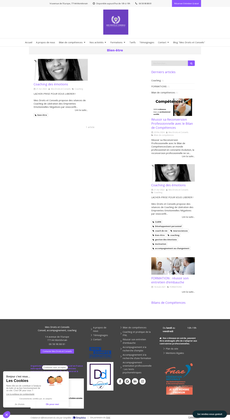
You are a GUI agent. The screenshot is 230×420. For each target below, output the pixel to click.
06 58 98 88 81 (57, 344)
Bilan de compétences (163, 92)
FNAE (108, 417)
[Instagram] (142, 381)
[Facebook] (120, 381)
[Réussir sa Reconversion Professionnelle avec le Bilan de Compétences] (173, 107)
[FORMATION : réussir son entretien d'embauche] (173, 266)
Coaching (156, 80)
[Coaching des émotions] (61, 70)
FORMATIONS (159, 86)
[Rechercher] (191, 63)
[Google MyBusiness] (127, 381)
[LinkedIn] (135, 381)
